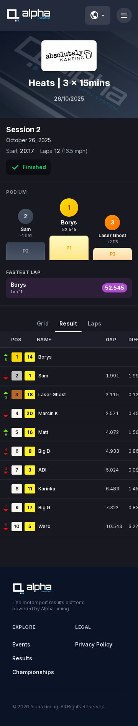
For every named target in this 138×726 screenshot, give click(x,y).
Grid (43, 323)
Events (21, 644)
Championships (33, 672)
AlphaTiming (44, 706)
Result (68, 323)
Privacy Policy (93, 644)
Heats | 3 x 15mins (69, 82)
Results (22, 658)
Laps (94, 323)
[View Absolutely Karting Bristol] (69, 55)
